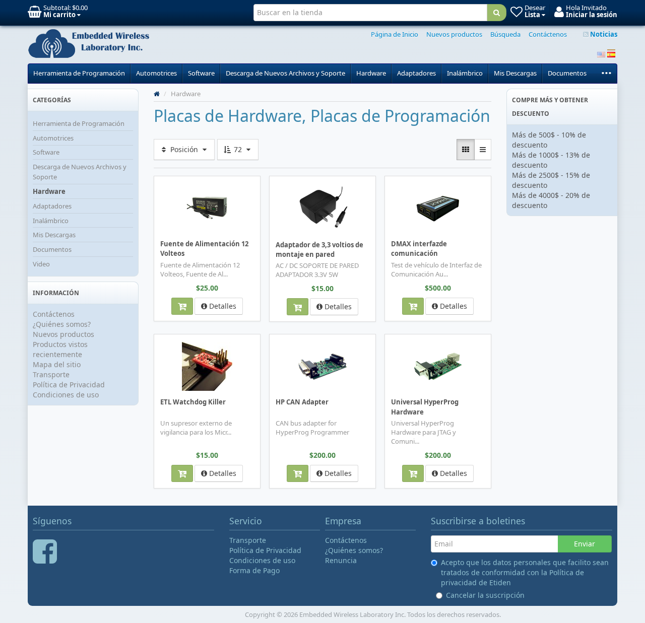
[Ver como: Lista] (482, 149)
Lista (172, 183)
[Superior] (157, 93)
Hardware (371, 73)
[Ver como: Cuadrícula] (466, 149)
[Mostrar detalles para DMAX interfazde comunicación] (438, 207)
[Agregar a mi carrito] (182, 306)
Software (201, 73)
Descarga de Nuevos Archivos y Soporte (285, 73)
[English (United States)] (601, 53)
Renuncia (341, 560)
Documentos (567, 73)
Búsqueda (505, 34)
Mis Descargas (515, 73)
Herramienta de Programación (79, 73)
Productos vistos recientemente (60, 349)
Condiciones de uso (66, 394)
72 (238, 149)
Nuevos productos (454, 34)
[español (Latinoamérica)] (611, 53)
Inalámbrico (465, 73)
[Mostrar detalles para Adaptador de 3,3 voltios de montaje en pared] (322, 208)
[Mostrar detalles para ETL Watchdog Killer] (207, 365)
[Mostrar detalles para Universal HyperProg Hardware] (438, 365)
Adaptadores (416, 73)
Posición (184, 149)
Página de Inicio (394, 34)
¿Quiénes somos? (62, 324)
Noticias (603, 34)
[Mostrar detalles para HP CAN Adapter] (322, 365)
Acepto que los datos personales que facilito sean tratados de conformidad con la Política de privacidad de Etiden (525, 572)
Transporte (51, 374)
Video (41, 263)
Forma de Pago (254, 570)
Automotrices (156, 73)
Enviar (584, 543)
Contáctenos (548, 34)
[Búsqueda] (496, 12)
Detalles (221, 306)
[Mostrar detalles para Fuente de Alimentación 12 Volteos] (207, 207)
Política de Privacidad (69, 384)
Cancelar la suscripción (485, 595)
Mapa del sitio (57, 364)
